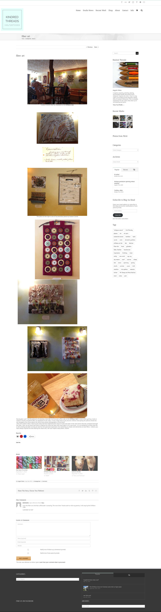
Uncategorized (37, 481)
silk (115, 263)
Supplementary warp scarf (91, 580)
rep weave (117, 259)
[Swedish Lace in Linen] (123, 118)
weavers (132, 269)
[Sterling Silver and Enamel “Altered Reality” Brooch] (129, 118)
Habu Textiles (117, 250)
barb (134, 236)
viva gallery (124, 269)
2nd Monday (129, 230)
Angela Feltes (21, 481)
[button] (142, 10)
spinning (126, 263)
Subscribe (118, 215)
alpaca (115, 233)
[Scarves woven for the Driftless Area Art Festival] (123, 125)
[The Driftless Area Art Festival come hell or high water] (85, 588)
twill (133, 266)
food (122, 246)
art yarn (126, 233)
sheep (135, 259)
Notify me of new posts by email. (50, 553)
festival (131, 243)
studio (115, 266)
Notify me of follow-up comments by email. (53, 549)
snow (119, 263)
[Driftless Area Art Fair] (57, 463)
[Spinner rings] (116, 118)
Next (95, 47)
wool (115, 276)
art (120, 233)
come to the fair (76, 472)
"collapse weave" (118, 230)
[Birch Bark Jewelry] (129, 125)
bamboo (128, 236)
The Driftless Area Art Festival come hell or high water (105, 587)
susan (128, 266)
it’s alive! (116, 174)
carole (115, 240)
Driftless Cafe (70, 105)
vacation (116, 269)
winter (115, 272)
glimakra (128, 246)
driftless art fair (118, 243)
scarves (129, 259)
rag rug (129, 256)
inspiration (117, 253)
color (121, 240)
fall (126, 243)
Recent (125, 170)
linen (131, 253)
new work (122, 256)
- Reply (42, 502)
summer (122, 266)
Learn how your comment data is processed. (52, 562)
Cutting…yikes (118, 190)
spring (133, 263)
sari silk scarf (87, 595)
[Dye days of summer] (29, 462)
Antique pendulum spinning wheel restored (124, 182)
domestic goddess (130, 240)
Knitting (124, 253)
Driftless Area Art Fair (50, 472)
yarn (125, 276)
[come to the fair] (85, 463)
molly (115, 256)
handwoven (127, 250)
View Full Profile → (118, 105)
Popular (117, 170)
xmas (120, 276)
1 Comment (44, 481)
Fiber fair (116, 246)
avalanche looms (118, 236)
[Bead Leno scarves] (116, 125)
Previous (90, 47)
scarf (123, 259)
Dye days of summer (22, 470)
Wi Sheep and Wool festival (127, 272)
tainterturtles (26, 502)
